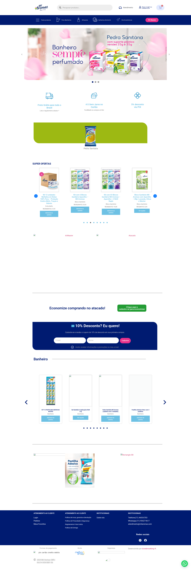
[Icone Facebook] (145, 540)
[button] (22, 54)
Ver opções (142, 211)
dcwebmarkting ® (149, 549)
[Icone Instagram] (140, 540)
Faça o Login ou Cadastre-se (147, 7)
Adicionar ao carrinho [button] (49, 214)
